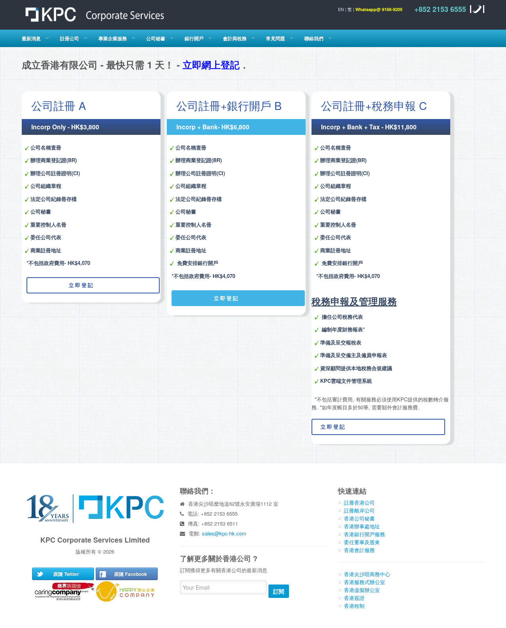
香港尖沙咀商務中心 (367, 574)
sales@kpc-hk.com (224, 533)
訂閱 (278, 591)
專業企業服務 (112, 38)
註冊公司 (69, 38)
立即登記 (60, 285)
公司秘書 (155, 38)
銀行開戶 (194, 38)
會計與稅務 (235, 38)
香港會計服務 (359, 550)
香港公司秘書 (359, 518)
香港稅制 (354, 605)
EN (341, 9)
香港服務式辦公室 (364, 582)
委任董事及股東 (362, 542)
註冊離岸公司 (359, 510)
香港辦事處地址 (362, 526)
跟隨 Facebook (130, 573)
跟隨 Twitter (66, 573)
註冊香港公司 (359, 502)
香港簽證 (354, 598)
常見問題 (275, 38)
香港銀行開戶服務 (364, 534)
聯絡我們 (313, 38)
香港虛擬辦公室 (362, 590)
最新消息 (31, 38)
